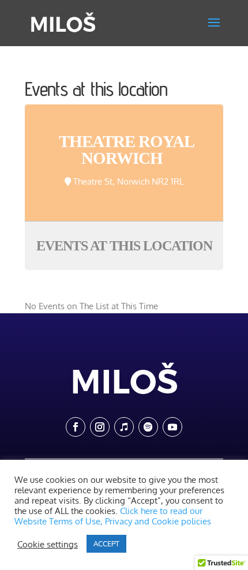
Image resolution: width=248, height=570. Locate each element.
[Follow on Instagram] (100, 427)
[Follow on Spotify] (148, 427)
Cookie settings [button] (47, 544)
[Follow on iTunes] (124, 427)
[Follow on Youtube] (172, 427)
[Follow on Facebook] (75, 427)
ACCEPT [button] (106, 543)
